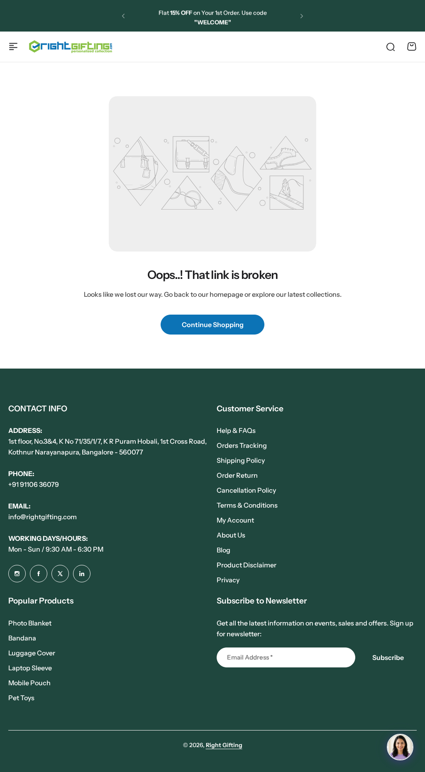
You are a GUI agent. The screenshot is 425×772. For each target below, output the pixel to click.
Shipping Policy (241, 460)
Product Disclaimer (246, 565)
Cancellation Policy (246, 490)
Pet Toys (21, 698)
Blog (223, 550)
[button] (123, 16)
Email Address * (250, 657)
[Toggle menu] (13, 46)
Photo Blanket (29, 623)
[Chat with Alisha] (400, 747)
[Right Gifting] (70, 46)
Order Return (237, 475)
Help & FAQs (236, 430)
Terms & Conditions (247, 505)
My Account (235, 520)
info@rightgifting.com (42, 517)
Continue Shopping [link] (213, 324)
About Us (231, 535)
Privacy (228, 580)
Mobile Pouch (29, 683)
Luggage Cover (31, 653)
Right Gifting (224, 745)
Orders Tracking (242, 445)
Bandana (22, 638)
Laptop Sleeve (30, 668)
